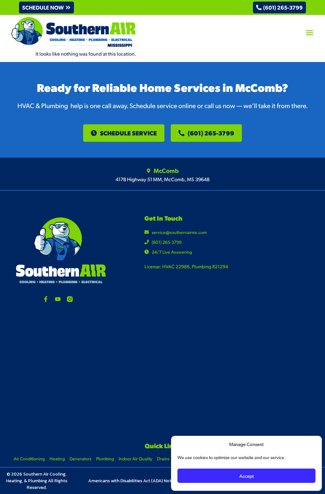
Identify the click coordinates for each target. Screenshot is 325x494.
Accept (246, 476)
